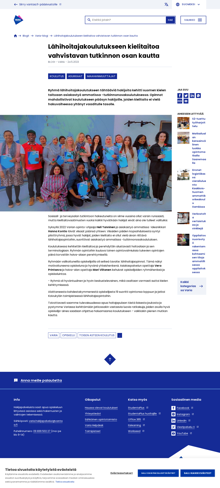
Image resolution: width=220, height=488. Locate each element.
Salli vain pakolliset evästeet (158, 473)
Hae (170, 20)
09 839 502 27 (42, 431)
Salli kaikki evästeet (197, 473)
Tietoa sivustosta (65, 481)
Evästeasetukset (122, 473)
